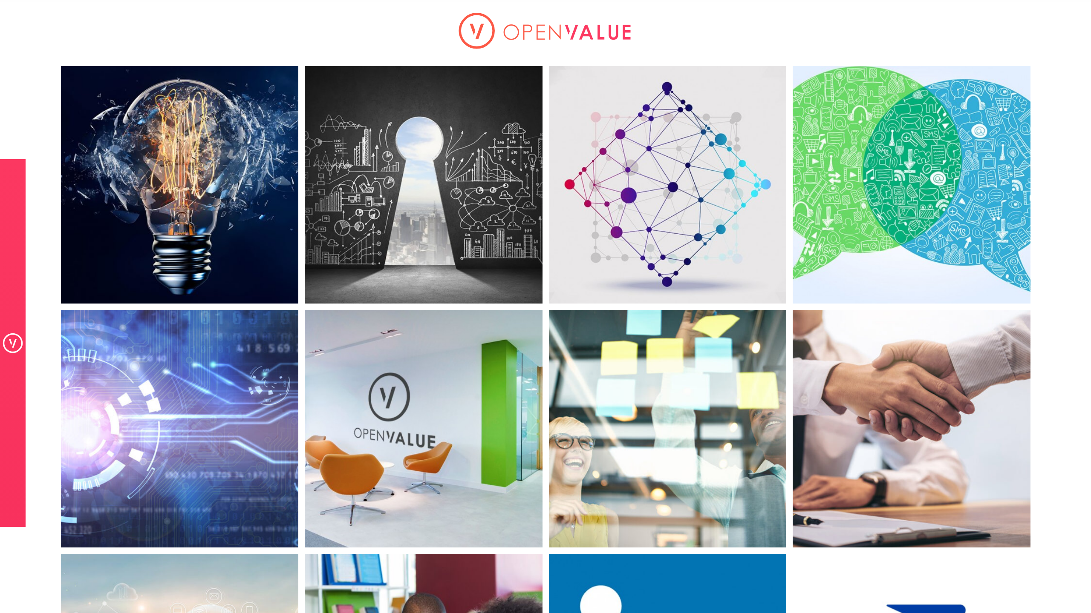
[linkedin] (668, 552)
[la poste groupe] (912, 552)
